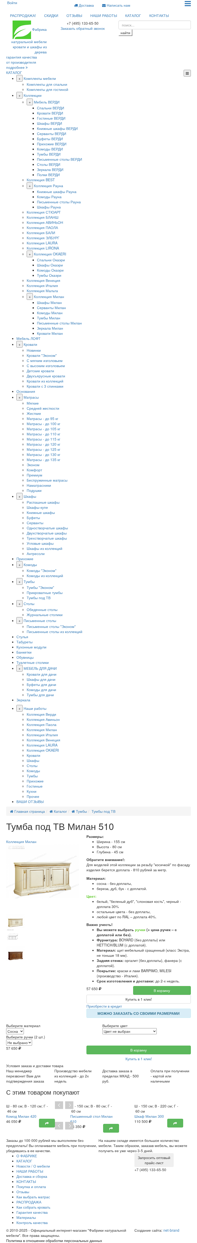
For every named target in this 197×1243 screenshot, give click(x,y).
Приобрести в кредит (104, 1006)
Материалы (26, 1217)
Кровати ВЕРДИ (50, 113)
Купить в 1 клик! (138, 999)
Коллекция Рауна (48, 185)
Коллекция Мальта (42, 290)
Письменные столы (40, 620)
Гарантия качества (32, 1212)
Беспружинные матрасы (47, 480)
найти (125, 32)
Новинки (34, 350)
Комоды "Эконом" (41, 570)
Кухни (31, 791)
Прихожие (24, 558)
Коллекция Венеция (43, 280)
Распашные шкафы (43, 502)
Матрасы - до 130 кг (43, 454)
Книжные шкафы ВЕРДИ (57, 128)
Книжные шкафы (41, 512)
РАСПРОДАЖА (28, 1201)
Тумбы (29, 581)
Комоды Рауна (49, 196)
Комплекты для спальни (47, 84)
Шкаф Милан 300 (149, 1116)
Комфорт (34, 469)
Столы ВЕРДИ (48, 164)
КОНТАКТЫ (159, 15)
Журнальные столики (45, 614)
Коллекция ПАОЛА (42, 227)
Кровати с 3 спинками (45, 386)
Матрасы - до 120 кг (43, 444)
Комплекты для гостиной (47, 89)
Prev (59, 1105)
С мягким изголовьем (45, 360)
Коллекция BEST (41, 179)
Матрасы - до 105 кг (43, 428)
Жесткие (34, 413)
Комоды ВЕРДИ (50, 148)
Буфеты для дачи (41, 684)
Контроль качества (32, 1222)
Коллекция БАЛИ (41, 232)
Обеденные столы (42, 609)
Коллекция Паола (41, 724)
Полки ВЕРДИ (48, 174)
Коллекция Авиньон (43, 719)
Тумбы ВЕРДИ (49, 154)
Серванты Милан (51, 307)
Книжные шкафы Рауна (56, 191)
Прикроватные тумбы (45, 592)
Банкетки (24, 652)
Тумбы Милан (48, 317)
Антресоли (36, 553)
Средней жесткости (43, 408)
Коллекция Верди (41, 714)
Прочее (33, 796)
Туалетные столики (32, 662)
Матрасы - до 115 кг (43, 439)
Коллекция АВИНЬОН (45, 222)
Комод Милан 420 (21, 1116)
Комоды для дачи (41, 689)
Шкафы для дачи (41, 679)
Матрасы (31, 397)
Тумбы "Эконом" (40, 587)
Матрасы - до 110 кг (43, 433)
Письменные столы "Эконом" (51, 626)
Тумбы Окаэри (49, 275)
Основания (25, 391)
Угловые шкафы (40, 543)
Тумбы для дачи (40, 694)
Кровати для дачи (41, 674)
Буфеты (33, 517)
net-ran (171, 1230)
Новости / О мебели (33, 1166)
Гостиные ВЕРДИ (51, 118)
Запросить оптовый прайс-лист (154, 1160)
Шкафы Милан (49, 302)
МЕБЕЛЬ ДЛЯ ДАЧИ (40, 668)
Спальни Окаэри (51, 259)
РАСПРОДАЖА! (23, 15)
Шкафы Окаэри (50, 264)
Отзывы (22, 1191)
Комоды (30, 564)
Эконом (33, 464)
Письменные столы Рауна (59, 201)
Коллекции (33, 95)
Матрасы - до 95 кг (42, 418)
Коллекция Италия (42, 285)
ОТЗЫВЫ (74, 15)
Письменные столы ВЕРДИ (59, 159)
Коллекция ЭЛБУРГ (43, 237)
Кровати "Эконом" (42, 355)
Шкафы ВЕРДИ (49, 123)
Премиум (34, 474)
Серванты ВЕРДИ (51, 133)
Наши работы (35, 708)
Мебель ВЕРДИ (47, 101)
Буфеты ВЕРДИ (50, 138)
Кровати (30, 344)
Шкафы (30, 496)
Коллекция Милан (49, 296)
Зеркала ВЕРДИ (50, 169)
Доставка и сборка (31, 1176)
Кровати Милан (50, 333)
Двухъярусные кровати (46, 375)
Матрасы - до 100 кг (43, 423)
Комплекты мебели (40, 78)
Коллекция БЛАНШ (42, 217)
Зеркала (23, 699)
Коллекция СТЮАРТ (44, 212)
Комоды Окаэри (50, 270)
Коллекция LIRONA (43, 248)
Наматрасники (39, 485)
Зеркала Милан (50, 328)
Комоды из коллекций (45, 575)
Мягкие (33, 403)
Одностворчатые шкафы (47, 527)
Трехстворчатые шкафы (47, 538)
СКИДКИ (51, 15)
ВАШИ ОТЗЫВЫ (30, 801)
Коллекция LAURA (42, 242)
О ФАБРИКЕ (26, 1155)
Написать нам (118, 5)
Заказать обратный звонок (83, 28)
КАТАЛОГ (133, 15)
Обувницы (25, 657)
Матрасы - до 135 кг (43, 459)
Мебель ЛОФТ (28, 338)
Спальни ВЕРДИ (50, 107)
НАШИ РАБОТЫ (103, 15)
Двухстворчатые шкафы (47, 533)
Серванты (35, 522)
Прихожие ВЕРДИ (51, 143)
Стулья (22, 636)
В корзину (162, 990)
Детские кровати (40, 370)
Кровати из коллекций (45, 381)
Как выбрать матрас (33, 1196)
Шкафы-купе (37, 507)
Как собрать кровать (33, 1207)
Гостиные (35, 786)
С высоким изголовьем (46, 365)
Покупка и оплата (31, 1186)
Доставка (86, 5)
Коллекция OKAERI (50, 253)
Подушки (34, 490)
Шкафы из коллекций (44, 548)
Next (69, 1105)
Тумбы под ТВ (39, 597)
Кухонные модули (31, 646)
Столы (29, 603)
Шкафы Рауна (49, 206)
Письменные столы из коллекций (54, 631)
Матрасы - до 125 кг (43, 449)
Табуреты (24, 641)
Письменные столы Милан (59, 323)
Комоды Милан (50, 312)
